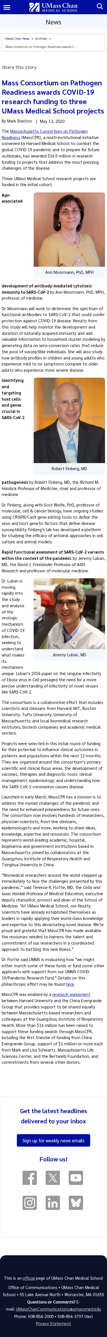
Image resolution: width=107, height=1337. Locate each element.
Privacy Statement (53, 1323)
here (70, 984)
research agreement (71, 994)
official (29, 1278)
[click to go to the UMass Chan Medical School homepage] (53, 7)
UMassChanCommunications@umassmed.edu (58, 1308)
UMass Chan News (17, 38)
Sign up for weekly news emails (53, 1140)
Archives (41, 38)
